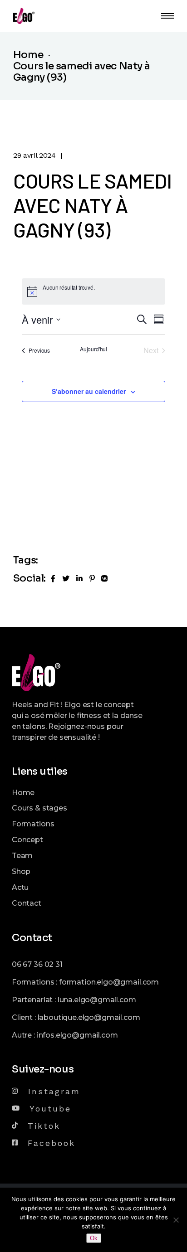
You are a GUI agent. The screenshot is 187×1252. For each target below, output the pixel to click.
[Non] (175, 1219)
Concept (27, 839)
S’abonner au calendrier (89, 391)
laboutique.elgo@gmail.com (89, 1017)
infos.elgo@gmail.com (77, 1035)
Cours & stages (39, 808)
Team (22, 855)
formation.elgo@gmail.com (109, 982)
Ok (94, 1238)
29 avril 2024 (34, 155)
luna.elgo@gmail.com (97, 999)
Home (23, 792)
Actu (20, 887)
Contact (26, 903)
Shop (21, 871)
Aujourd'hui (93, 349)
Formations (33, 824)
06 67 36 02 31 (37, 964)
